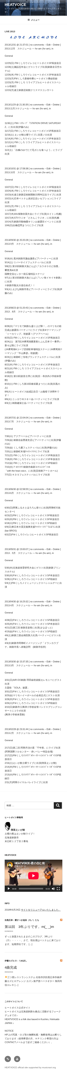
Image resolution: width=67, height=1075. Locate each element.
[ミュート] (53, 888)
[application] (33, 876)
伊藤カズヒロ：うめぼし (16, 961)
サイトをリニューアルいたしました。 (41, 909)
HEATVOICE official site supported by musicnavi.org (30, 1067)
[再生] (8, 888)
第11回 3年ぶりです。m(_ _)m (29, 927)
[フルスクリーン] (58, 888)
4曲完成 (11, 967)
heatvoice (15, 4)
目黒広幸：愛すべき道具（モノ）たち (22, 920)
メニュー (35, 20)
